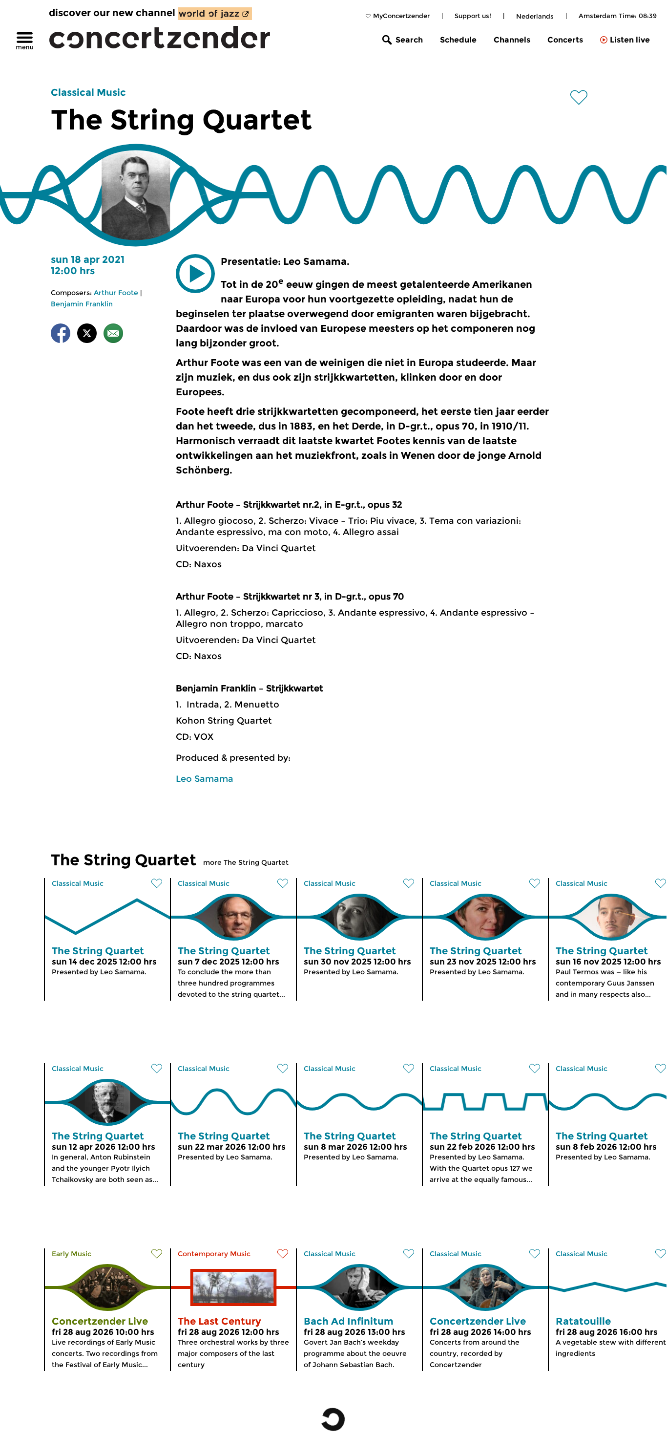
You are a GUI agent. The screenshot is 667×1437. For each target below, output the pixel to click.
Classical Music (88, 92)
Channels (512, 39)
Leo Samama (204, 778)
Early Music (71, 1253)
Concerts (565, 39)
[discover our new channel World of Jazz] (215, 13)
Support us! (473, 16)
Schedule (458, 39)
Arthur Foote (116, 292)
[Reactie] (113, 334)
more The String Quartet (246, 862)
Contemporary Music (214, 1253)
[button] (195, 273)
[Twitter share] (87, 334)
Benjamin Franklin (82, 304)
